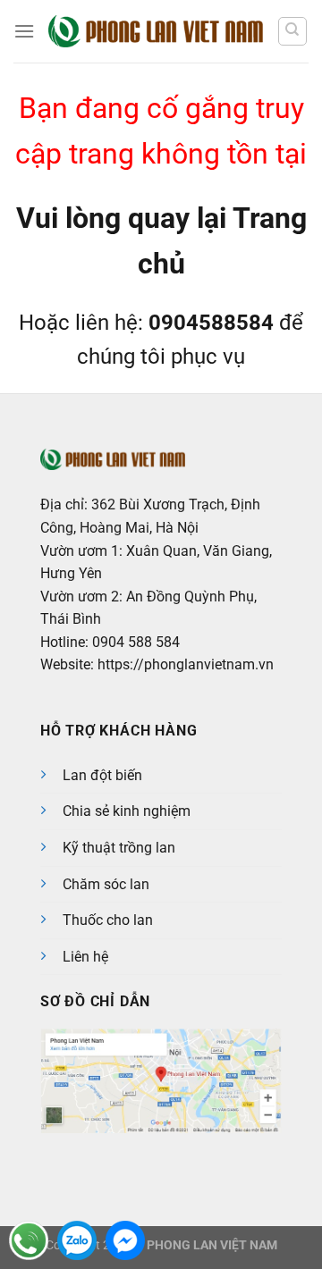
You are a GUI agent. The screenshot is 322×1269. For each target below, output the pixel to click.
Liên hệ (85, 956)
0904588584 (211, 322)
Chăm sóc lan (106, 884)
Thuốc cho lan (108, 920)
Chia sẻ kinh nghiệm (127, 811)
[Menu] (24, 31)
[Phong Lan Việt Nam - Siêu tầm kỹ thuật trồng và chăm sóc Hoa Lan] (155, 31)
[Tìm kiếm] (293, 31)
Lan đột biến (102, 775)
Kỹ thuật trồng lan (119, 847)
